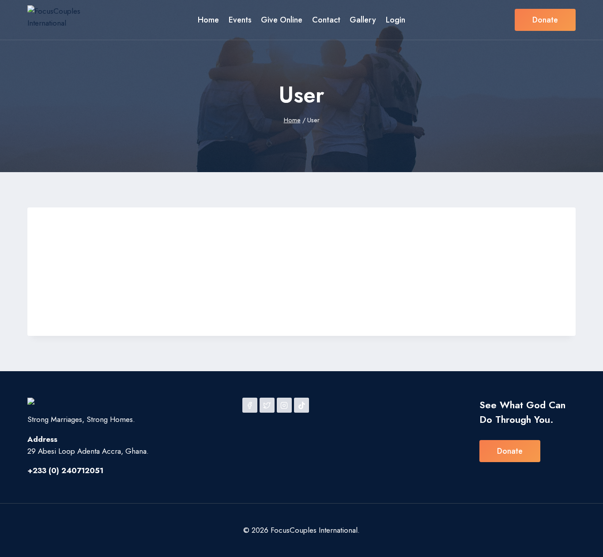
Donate (545, 20)
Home (208, 20)
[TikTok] (301, 405)
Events (240, 20)
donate (510, 451)
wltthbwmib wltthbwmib (248, 234)
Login (395, 20)
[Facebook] (249, 405)
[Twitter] (267, 405)
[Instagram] (284, 405)
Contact (326, 20)
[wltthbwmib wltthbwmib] (136, 217)
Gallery (363, 20)
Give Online (281, 20)
